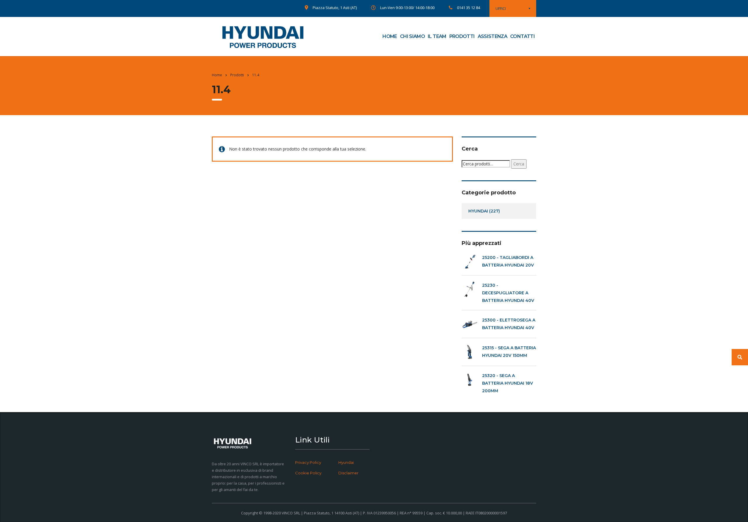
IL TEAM (437, 36)
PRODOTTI (462, 36)
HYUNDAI (478, 211)
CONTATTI (522, 36)
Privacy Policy (308, 462)
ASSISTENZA (493, 36)
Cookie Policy (308, 473)
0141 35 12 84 (468, 7)
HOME (389, 36)
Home (217, 74)
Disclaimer (348, 473)
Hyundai (346, 462)
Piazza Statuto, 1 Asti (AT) (335, 7)
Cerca (518, 164)
